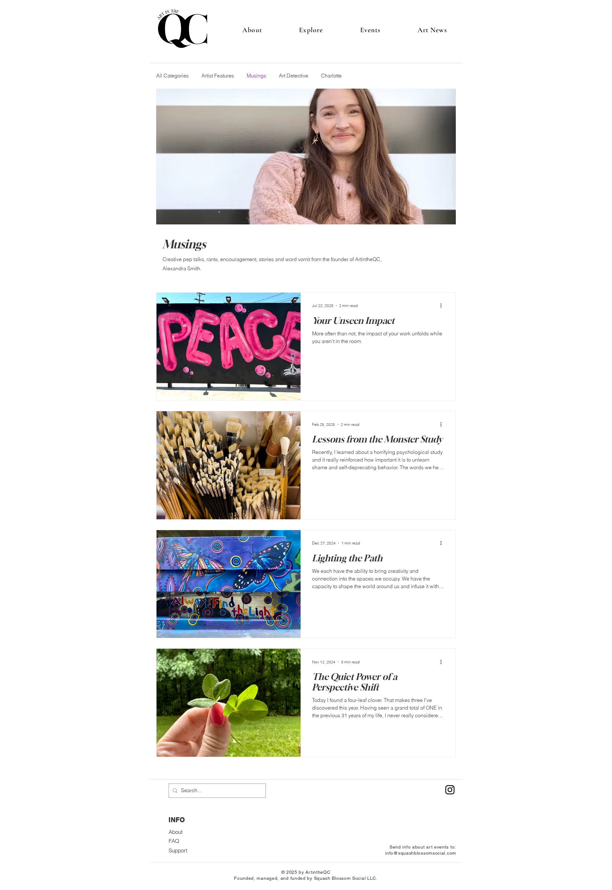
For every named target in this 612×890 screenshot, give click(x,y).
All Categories (172, 75)
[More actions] (443, 306)
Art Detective (293, 75)
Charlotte (331, 75)
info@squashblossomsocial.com (420, 853)
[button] (311, 30)
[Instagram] (450, 790)
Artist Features (217, 75)
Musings (256, 75)
